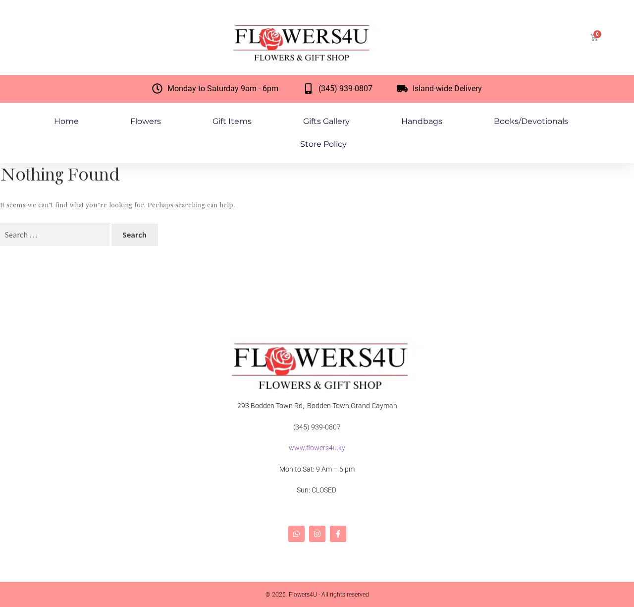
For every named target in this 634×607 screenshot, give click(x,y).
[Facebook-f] (338, 534)
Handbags (421, 121)
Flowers (145, 121)
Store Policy (323, 144)
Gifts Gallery (326, 121)
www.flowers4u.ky (317, 448)
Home (66, 121)
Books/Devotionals (531, 121)
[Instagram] (317, 534)
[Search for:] (55, 236)
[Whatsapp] (296, 534)
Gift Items (232, 121)
